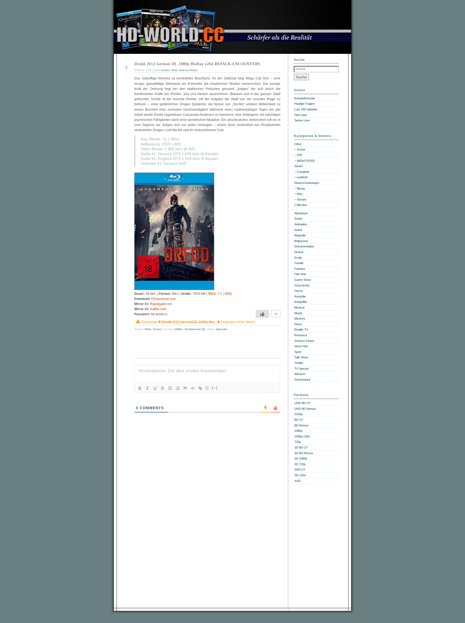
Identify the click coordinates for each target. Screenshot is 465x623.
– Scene (299, 149)
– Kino (298, 193)
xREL (228, 294)
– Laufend (300, 177)
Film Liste (300, 115)
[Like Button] (262, 314)
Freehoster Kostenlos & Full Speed (198, 322)
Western (299, 374)
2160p (298, 414)
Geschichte (301, 285)
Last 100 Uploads (305, 109)
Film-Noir (300, 274)
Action (166, 70)
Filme (148, 329)
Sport (297, 352)
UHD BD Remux (305, 408)
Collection (300, 204)
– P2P (298, 155)
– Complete (301, 171)
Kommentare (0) (195, 329)
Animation (300, 224)
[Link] (200, 388)
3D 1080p (300, 458)
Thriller (298, 363)
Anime (298, 230)
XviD (297, 480)
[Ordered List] (170, 388)
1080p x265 (302, 436)
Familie (299, 263)
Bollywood (301, 241)
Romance (300, 335)
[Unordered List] (177, 388)
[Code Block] (192, 388)
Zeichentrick (302, 379)
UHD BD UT (302, 403)
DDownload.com (163, 299)
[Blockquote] (185, 388)
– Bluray (299, 188)
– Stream (300, 199)
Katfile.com (158, 309)
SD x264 (300, 475)
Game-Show (302, 279)
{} (207, 388)
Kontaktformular (304, 98)
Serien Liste (302, 120)
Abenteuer (301, 213)
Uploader (221, 329)
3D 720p (299, 464)
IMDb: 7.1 (215, 294)
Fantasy (299, 268)
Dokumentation (304, 246)
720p (297, 441)
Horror (298, 290)
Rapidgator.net (161, 304)
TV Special (301, 368)
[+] (215, 388)
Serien (298, 166)
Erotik (298, 257)
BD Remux (301, 425)
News (298, 324)
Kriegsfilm (300, 301)
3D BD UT (301, 447)
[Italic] (147, 388)
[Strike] (162, 388)
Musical (299, 307)
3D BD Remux (303, 453)
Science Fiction (188, 70)
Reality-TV (301, 329)
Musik (298, 313)
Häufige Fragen (304, 103)
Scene (157, 329)
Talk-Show (301, 357)
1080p (178, 329)
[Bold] (140, 388)
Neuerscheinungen (306, 182)
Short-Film (301, 346)
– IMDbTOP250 (304, 160)
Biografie (300, 235)
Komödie (300, 296)
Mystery (299, 318)
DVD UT (299, 469)
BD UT (298, 419)
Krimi (174, 70)
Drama (298, 252)
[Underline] (155, 388)
